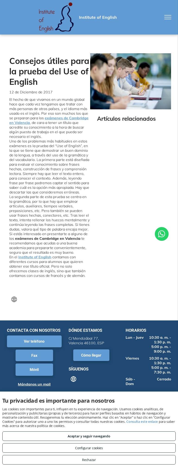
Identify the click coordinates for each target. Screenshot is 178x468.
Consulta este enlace (142, 421)
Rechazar (89, 460)
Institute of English (34, 257)
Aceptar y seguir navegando (89, 436)
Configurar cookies (89, 448)
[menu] (168, 17)
